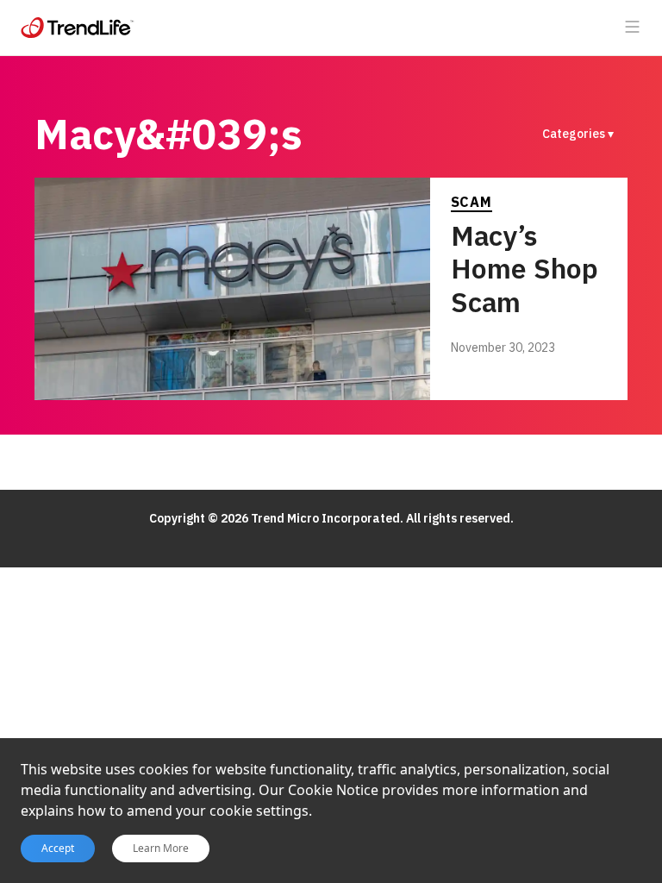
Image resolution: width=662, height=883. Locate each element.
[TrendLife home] (77, 27)
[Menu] (632, 27)
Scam (471, 201)
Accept (57, 848)
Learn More (161, 848)
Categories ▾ (578, 133)
